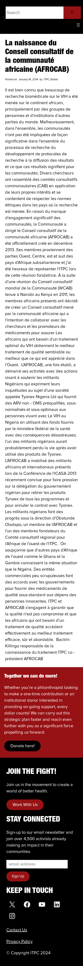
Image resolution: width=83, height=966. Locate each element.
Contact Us (16, 930)
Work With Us (25, 805)
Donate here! (22, 746)
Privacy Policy (19, 941)
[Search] (72, 12)
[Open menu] (78, 24)
